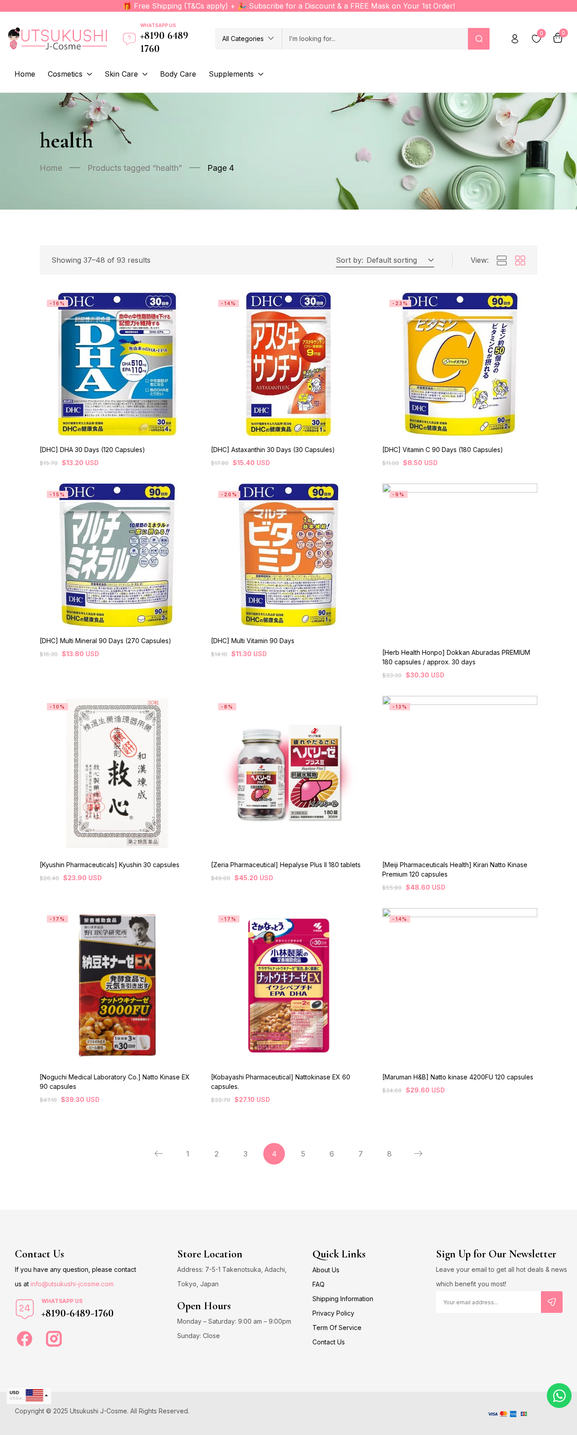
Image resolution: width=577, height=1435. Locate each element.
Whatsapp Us (158, 25)
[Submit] (552, 1302)
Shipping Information (342, 1298)
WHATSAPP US (61, 1301)
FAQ (318, 1284)
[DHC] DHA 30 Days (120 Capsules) (92, 449)
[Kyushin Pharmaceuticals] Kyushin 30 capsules (109, 864)
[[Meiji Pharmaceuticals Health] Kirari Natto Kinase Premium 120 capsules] (459, 773)
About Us (325, 1270)
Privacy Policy (333, 1313)
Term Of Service (337, 1327)
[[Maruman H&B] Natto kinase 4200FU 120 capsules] (459, 985)
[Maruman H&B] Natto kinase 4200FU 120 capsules (457, 1077)
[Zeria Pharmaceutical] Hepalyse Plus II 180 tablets (286, 864)
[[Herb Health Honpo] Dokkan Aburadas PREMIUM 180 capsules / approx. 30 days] (459, 561)
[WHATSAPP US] (25, 1309)
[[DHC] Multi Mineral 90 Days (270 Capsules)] (117, 555)
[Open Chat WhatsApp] (559, 1395)
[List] (501, 261)
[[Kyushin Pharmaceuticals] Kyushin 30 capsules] (117, 773)
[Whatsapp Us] (129, 38)
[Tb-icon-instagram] (54, 1339)
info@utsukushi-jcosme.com (72, 1284)
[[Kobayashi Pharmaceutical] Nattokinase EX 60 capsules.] (288, 985)
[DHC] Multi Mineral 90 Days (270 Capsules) (105, 640)
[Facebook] (24, 1339)
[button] (248, 39)
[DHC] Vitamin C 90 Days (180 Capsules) (442, 449)
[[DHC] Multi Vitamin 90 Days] (288, 555)
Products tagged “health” (134, 168)
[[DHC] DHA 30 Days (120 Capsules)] (117, 364)
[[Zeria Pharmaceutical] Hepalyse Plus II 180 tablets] (288, 773)
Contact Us (328, 1342)
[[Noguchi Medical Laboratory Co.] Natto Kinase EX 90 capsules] (117, 985)
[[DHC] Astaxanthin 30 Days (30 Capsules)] (288, 364)
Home (51, 168)
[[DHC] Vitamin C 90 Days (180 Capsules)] (459, 364)
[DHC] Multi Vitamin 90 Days (252, 640)
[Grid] (520, 261)
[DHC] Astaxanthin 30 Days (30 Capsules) (273, 449)
